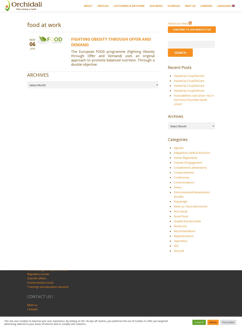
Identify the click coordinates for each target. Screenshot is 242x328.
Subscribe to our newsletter (192, 29)
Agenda (178, 148)
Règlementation (184, 236)
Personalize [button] (228, 322)
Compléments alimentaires (190, 167)
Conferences (181, 177)
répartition (180, 241)
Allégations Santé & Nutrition (192, 153)
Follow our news (178, 23)
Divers (178, 187)
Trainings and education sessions (48, 287)
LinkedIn (32, 309)
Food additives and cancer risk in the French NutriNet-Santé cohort (194, 100)
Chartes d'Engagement (188, 162)
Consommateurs (184, 182)
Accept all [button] (199, 322)
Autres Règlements (185, 158)
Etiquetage (180, 201)
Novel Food (181, 216)
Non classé (180, 211)
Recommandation (184, 231)
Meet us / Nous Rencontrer (191, 206)
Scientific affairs (36, 278)
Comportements (184, 172)
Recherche (180, 226)
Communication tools (40, 282)
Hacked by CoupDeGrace (189, 76)
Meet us (32, 305)
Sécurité (179, 251)
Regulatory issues (38, 274)
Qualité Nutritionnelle (187, 221)
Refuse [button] (213, 322)
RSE (176, 246)
